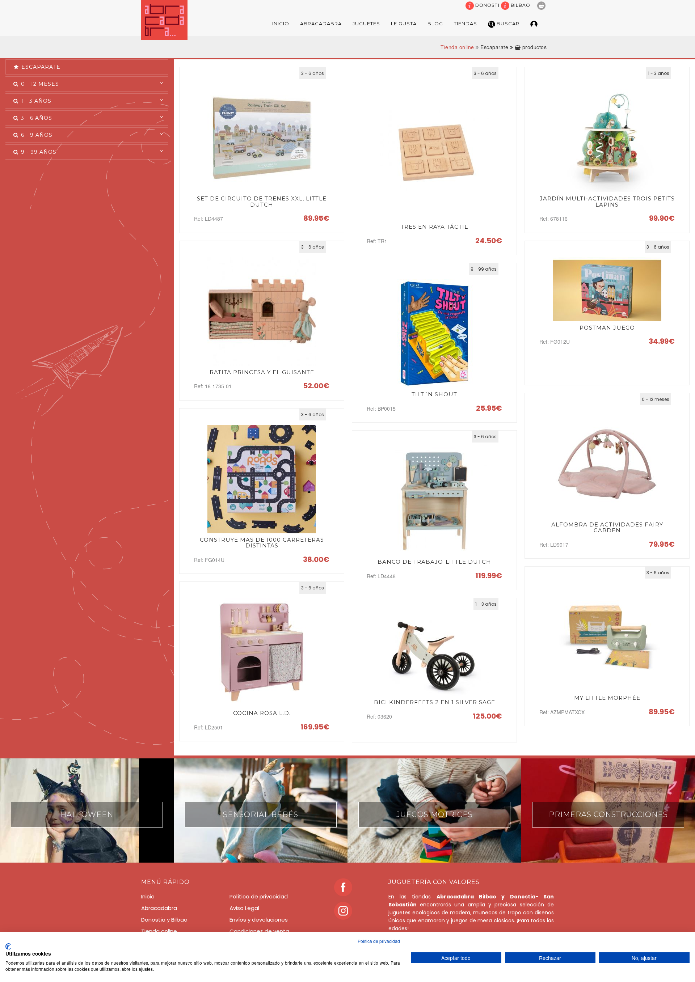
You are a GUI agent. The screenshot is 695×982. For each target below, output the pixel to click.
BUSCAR (507, 23)
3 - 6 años (35, 118)
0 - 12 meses (39, 84)
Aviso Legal (244, 908)
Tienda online (457, 47)
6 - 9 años (35, 135)
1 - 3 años (35, 101)
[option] (87, 810)
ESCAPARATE (40, 67)
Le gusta (404, 23)
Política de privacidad (258, 896)
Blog (435, 23)
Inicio (280, 23)
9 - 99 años (37, 152)
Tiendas (465, 23)
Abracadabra (321, 23)
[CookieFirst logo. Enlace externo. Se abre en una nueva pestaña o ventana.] (8, 946)
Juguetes (366, 23)
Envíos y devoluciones (258, 919)
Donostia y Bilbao (164, 919)
